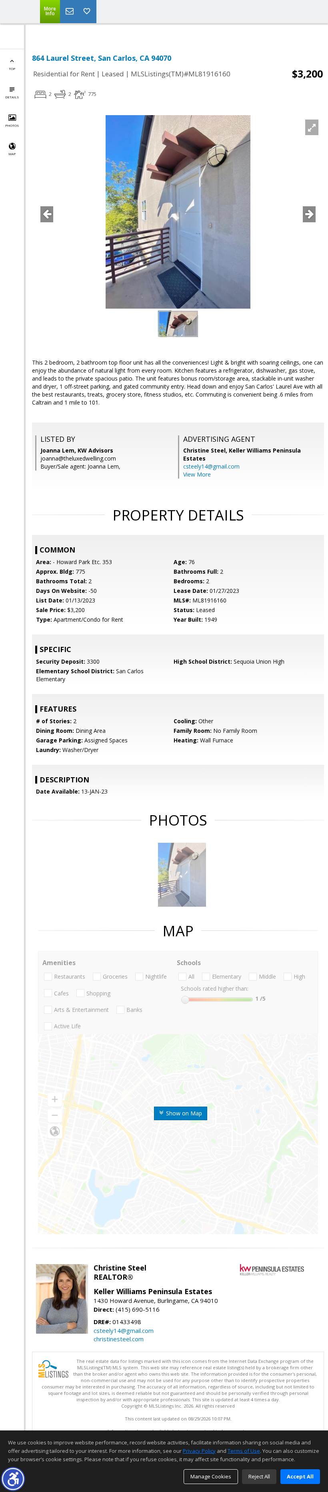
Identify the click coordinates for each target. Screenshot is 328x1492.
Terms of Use (244, 1450)
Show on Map (183, 1113)
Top (12, 68)
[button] (13, 1479)
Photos (12, 125)
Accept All (300, 1476)
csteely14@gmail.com (211, 466)
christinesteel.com (119, 1339)
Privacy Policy (199, 1450)
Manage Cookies (210, 1476)
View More (197, 474)
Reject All (259, 1476)
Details (12, 97)
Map (12, 154)
